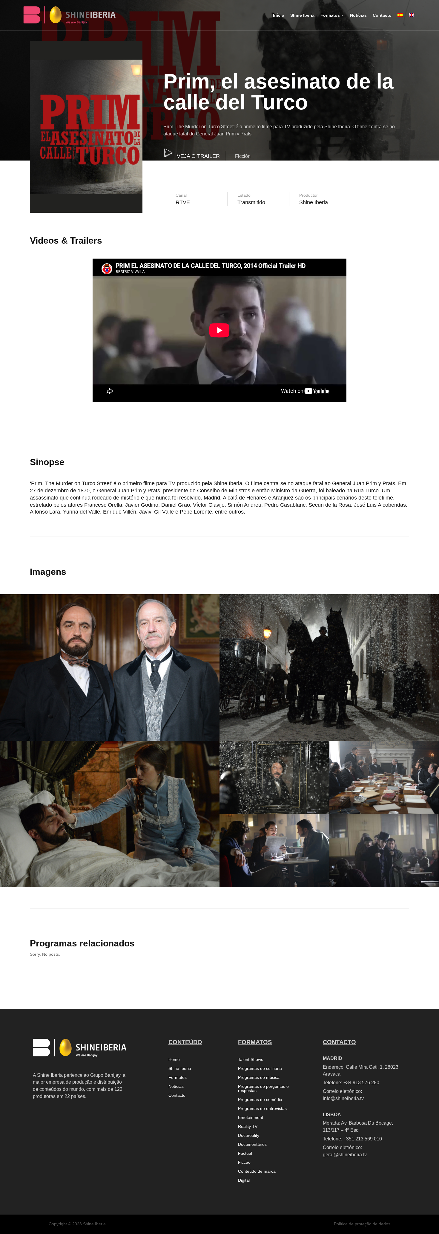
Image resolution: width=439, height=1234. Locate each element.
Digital (244, 1180)
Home (174, 1059)
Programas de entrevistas (262, 1108)
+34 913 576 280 (361, 1082)
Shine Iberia (179, 1068)
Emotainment (250, 1117)
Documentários (252, 1144)
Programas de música (259, 1077)
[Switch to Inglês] (411, 20)
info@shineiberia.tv (343, 1098)
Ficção (244, 1162)
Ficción (243, 156)
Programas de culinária (260, 1068)
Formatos (177, 1077)
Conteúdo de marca (257, 1171)
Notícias (176, 1086)
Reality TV (247, 1126)
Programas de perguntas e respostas (263, 1088)
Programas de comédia (260, 1099)
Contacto (176, 1095)
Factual (245, 1153)
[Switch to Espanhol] (400, 20)
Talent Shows (250, 1059)
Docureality (248, 1135)
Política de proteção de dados (362, 1223)
